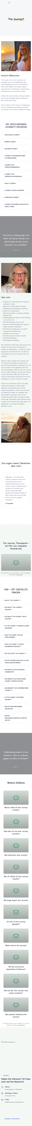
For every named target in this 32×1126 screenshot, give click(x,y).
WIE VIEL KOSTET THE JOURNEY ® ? (15, 653)
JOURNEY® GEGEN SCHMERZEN (14, 190)
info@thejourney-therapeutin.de (14, 1102)
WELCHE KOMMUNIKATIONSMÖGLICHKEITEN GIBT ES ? (16, 718)
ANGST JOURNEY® (10, 183)
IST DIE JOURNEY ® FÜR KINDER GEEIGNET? (14, 698)
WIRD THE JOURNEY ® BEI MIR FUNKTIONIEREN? (14, 636)
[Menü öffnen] (30, 3)
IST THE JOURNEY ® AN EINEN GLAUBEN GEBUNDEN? (17, 627)
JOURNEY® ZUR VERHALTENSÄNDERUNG (12, 166)
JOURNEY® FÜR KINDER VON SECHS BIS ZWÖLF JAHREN (17, 205)
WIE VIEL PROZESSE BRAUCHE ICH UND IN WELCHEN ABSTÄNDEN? (17, 661)
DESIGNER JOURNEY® (11, 149)
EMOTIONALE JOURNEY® (12, 135)
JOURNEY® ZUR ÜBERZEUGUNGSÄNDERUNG (13, 175)
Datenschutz (19, 574)
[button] (16, 562)
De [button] (26, 3)
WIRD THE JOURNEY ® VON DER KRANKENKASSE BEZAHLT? (14, 645)
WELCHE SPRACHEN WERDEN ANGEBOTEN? (13, 708)
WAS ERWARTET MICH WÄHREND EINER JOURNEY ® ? (16, 689)
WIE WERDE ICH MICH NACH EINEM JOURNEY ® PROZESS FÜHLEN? (15, 680)
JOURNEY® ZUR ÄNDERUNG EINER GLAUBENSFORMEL (15, 157)
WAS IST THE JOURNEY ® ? (13, 600)
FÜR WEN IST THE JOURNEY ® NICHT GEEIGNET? (16, 618)
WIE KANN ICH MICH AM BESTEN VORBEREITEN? (14, 671)
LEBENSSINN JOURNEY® (12, 197)
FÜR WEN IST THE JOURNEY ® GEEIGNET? (13, 608)
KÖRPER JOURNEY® (10, 142)
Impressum (8, 1118)
